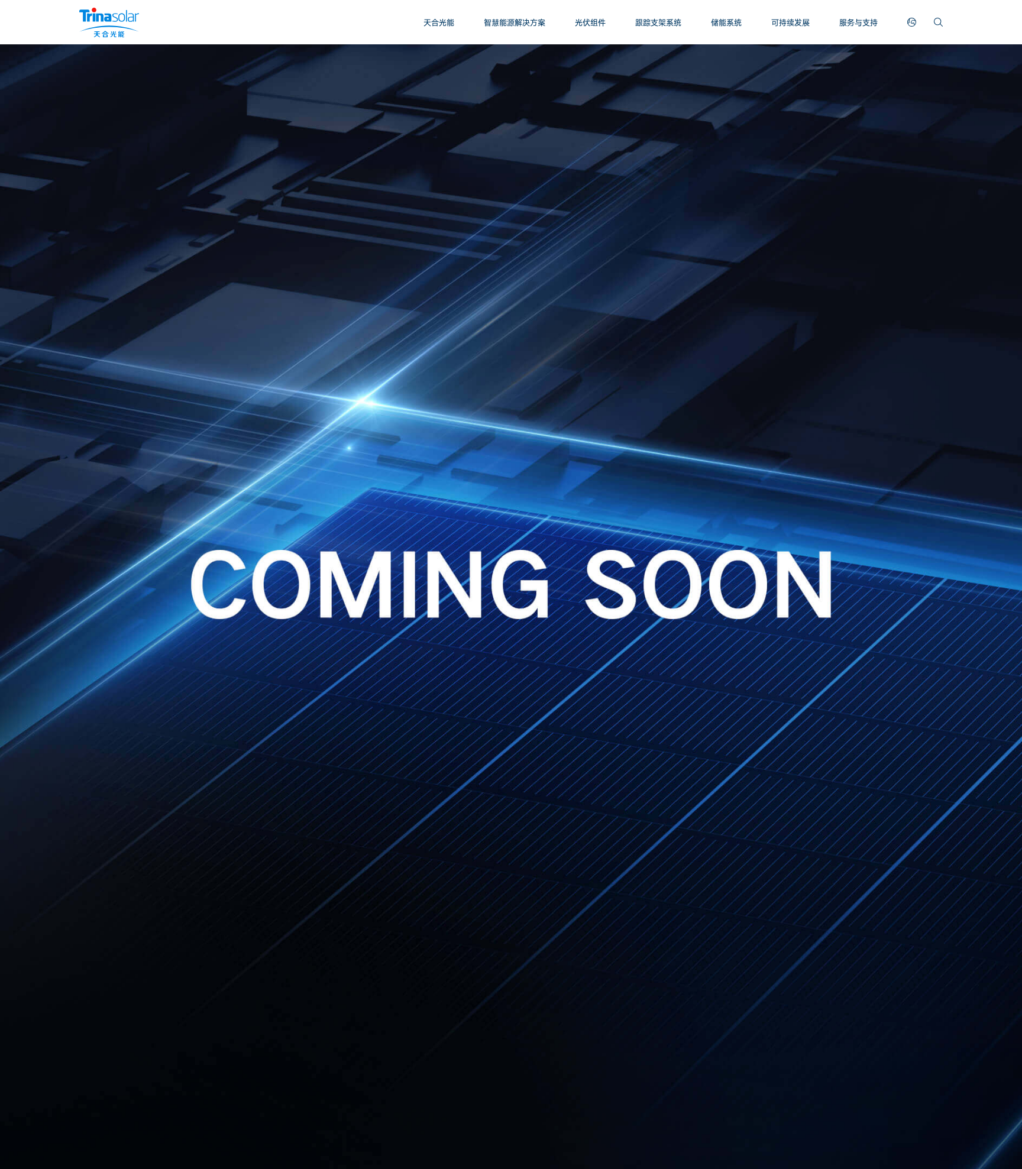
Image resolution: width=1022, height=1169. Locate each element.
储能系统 (726, 22)
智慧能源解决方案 (514, 22)
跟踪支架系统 (658, 22)
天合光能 (438, 22)
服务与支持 (858, 22)
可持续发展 (790, 22)
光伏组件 (590, 22)
